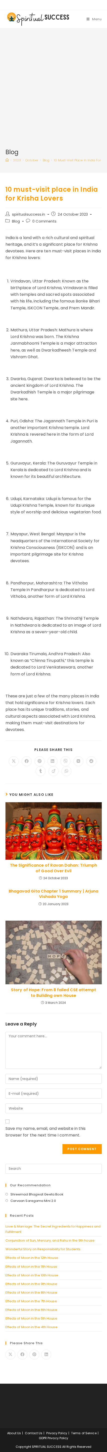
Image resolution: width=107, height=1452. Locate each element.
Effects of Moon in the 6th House (31, 1309)
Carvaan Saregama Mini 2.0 (33, 1200)
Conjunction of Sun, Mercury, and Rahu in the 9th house (50, 1240)
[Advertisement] (53, 92)
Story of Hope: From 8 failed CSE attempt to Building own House (53, 992)
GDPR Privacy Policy (53, 1438)
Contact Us (33, 1433)
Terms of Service (84, 1433)
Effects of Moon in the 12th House (31, 1257)
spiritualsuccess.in (28, 214)
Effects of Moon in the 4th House (31, 1327)
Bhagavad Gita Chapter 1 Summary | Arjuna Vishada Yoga (54, 894)
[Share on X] (10, 1354)
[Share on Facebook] (22, 1354)
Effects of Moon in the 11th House (31, 1266)
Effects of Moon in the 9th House (31, 1284)
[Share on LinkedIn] (46, 1354)
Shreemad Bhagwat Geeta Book (37, 1194)
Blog (16, 221)
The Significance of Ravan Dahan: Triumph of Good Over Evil (53, 868)
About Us (14, 1433)
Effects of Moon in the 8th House (31, 1292)
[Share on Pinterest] (34, 1354)
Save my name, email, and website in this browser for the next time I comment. (45, 1132)
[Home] (7, 160)
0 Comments (44, 221)
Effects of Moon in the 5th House (31, 1318)
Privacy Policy (56, 1433)
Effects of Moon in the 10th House (31, 1275)
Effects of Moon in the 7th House (31, 1301)
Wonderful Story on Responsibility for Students (43, 1249)
